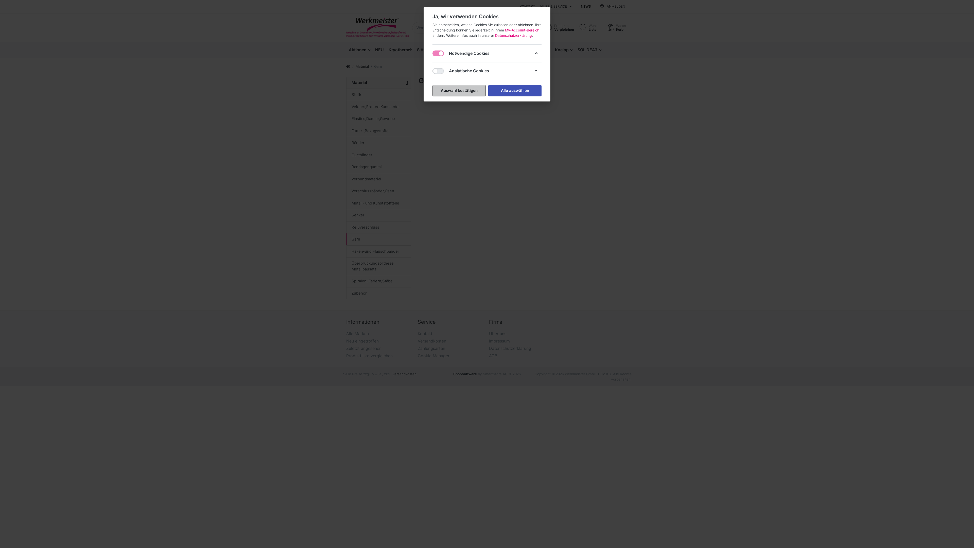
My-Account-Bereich (522, 30)
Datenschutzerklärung (513, 35)
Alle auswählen (515, 90)
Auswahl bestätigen (459, 90)
